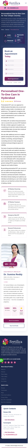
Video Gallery (4, 376)
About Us (3, 369)
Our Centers (4, 381)
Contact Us (3, 379)
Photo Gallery (4, 374)
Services (7, 29)
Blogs (2, 392)
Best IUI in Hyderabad (6, 402)
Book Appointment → (14, 78)
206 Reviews (17, 101)
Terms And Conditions (6, 395)
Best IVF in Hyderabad (6, 399)
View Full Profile (14, 325)
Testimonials (4, 390)
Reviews (3, 388)
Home (2, 29)
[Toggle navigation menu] (26, 3)
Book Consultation (14, 320)
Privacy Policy (4, 397)
